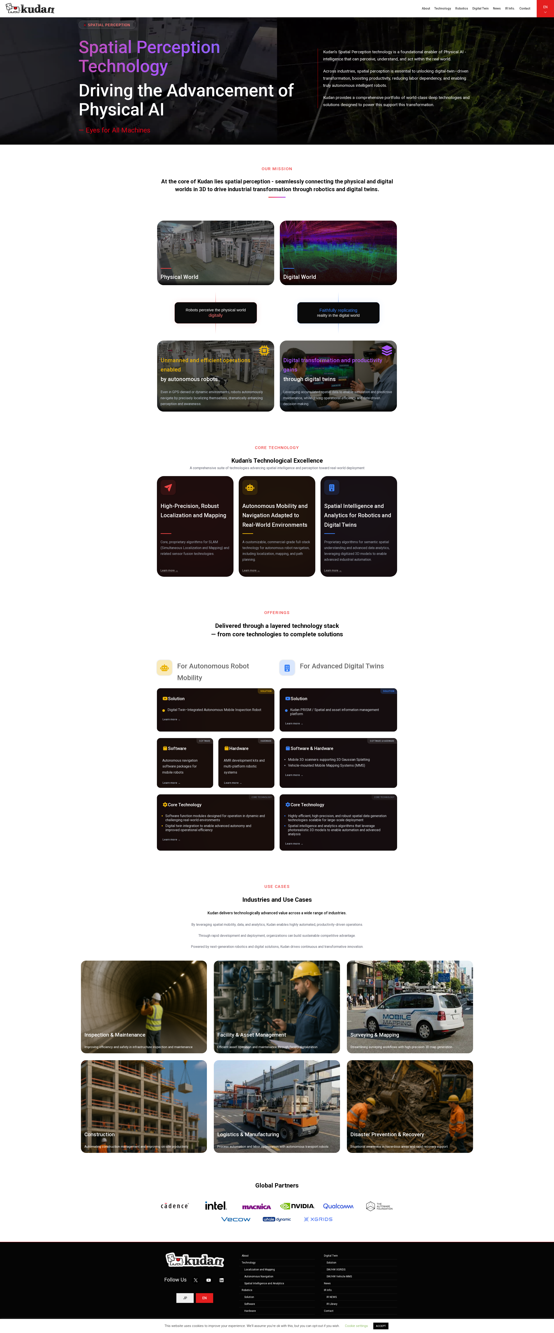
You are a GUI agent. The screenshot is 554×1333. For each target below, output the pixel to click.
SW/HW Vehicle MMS (339, 1276)
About (245, 1255)
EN (545, 7)
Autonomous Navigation (258, 1276)
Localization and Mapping (259, 1269)
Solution (249, 1297)
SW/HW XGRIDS (336, 1269)
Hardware (250, 1310)
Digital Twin (331, 1255)
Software (249, 1304)
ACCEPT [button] (381, 1326)
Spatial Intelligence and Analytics (264, 1283)
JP (185, 1298)
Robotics (247, 1290)
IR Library (332, 1304)
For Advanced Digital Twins (342, 666)
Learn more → (169, 570)
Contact (328, 1310)
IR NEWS (332, 1297)
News (327, 1283)
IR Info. (328, 1290)
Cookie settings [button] (356, 1326)
